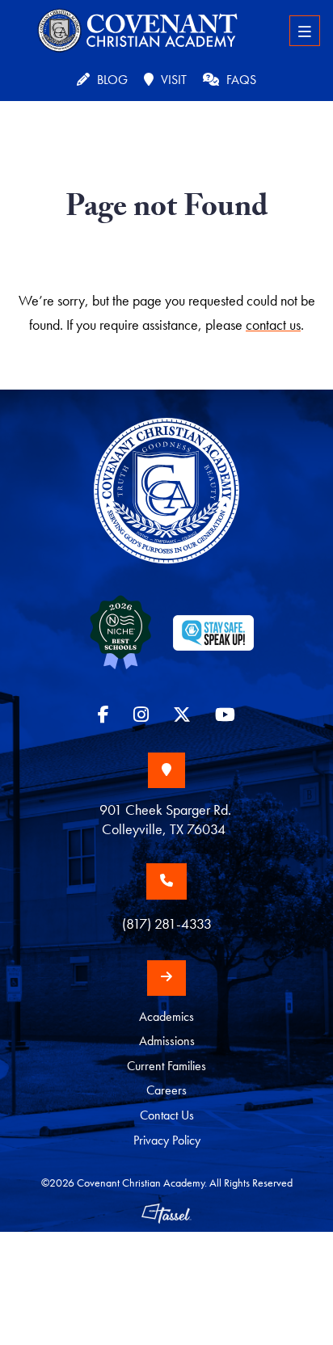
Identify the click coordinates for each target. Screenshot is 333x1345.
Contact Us (167, 1115)
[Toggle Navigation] (304, 30)
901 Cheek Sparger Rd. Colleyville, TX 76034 (166, 819)
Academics (166, 1017)
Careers (166, 1090)
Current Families (166, 1066)
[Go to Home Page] (166, 505)
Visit (172, 79)
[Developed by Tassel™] (166, 1213)
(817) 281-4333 (167, 923)
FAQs (239, 79)
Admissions (167, 1041)
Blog (111, 79)
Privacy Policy (166, 1140)
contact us (273, 324)
